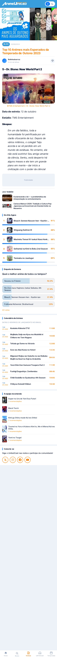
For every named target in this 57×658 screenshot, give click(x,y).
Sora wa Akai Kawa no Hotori (22, 350)
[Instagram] (13, 460)
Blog (6, 44)
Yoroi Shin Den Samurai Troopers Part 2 (27, 365)
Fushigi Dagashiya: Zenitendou (23, 371)
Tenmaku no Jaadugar (24, 258)
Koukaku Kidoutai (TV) (20, 328)
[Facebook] (20, 460)
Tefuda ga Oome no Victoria (22, 343)
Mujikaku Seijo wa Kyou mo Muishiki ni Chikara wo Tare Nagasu (26, 336)
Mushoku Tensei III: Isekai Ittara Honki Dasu (31, 239)
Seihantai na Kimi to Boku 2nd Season (31, 249)
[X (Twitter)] (5, 460)
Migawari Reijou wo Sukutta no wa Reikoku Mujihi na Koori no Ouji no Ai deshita (28, 357)
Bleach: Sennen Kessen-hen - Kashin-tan (31, 221)
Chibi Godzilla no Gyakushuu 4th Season (28, 378)
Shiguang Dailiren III (23, 230)
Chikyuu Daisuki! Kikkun (20, 384)
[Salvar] (52, 61)
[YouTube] (27, 460)
